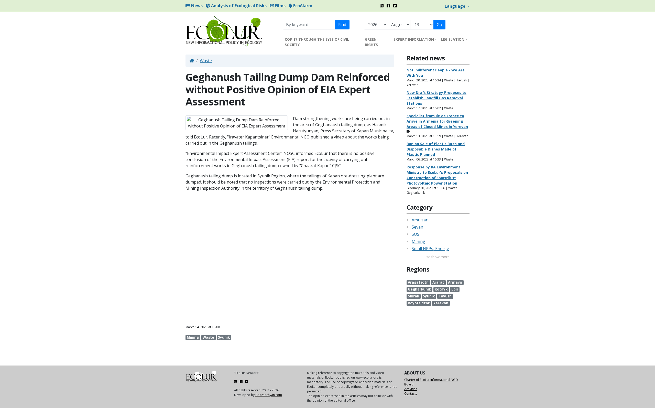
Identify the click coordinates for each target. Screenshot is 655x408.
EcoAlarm (302, 5)
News (196, 5)
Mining (418, 241)
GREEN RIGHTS (371, 42)
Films (280, 5)
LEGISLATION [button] (452, 39)
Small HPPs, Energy (430, 248)
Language (455, 6)
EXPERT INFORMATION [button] (414, 39)
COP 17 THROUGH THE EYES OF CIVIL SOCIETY (317, 42)
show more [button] (440, 256)
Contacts (410, 393)
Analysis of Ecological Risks (238, 5)
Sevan (417, 227)
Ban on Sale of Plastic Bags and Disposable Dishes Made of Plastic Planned (436, 149)
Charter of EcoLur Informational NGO (431, 380)
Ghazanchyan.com (268, 395)
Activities (410, 389)
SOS (415, 234)
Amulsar (420, 220)
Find (342, 24)
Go (439, 24)
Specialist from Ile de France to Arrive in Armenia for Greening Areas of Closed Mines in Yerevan (437, 121)
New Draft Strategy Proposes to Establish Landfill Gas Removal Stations (436, 98)
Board (408, 384)
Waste (206, 60)
